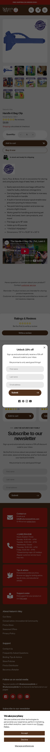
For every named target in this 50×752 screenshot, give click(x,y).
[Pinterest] (23, 401)
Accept (24, 733)
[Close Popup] (44, 347)
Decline (24, 739)
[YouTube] (30, 401)
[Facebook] (19, 401)
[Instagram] (27, 401)
